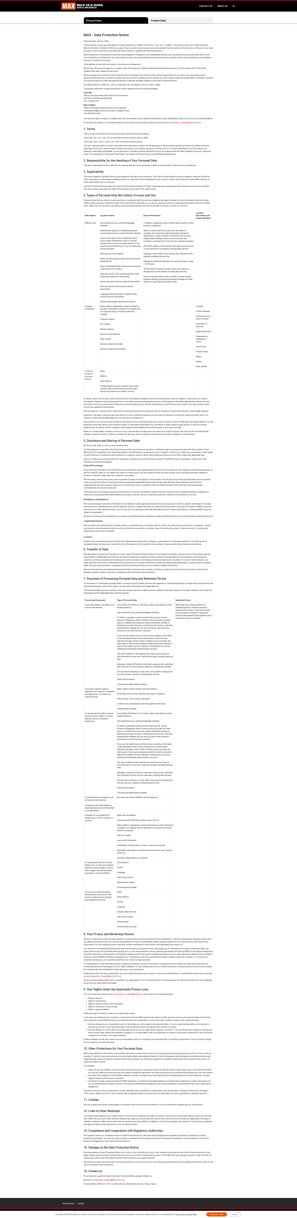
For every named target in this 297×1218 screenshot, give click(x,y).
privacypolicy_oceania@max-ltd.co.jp (184, 122)
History (80, 1203)
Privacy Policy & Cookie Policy (186, 1214)
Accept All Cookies (216, 1214)
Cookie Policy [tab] (158, 20)
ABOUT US (222, 6)
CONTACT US (205, 6)
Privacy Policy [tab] (94, 20)
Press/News (68, 1203)
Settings (234, 1214)
